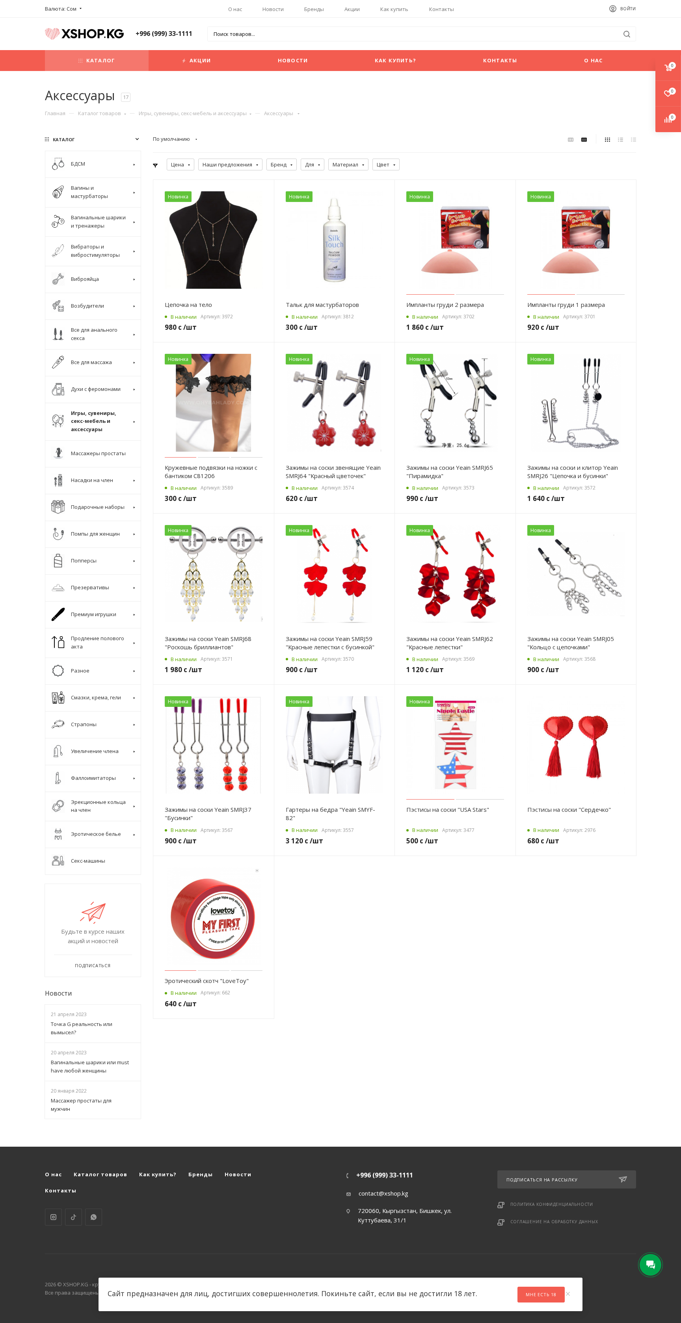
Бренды (314, 9)
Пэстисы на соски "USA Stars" (447, 809)
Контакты (441, 9)
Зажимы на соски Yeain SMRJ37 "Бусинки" (208, 813)
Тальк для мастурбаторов (322, 304)
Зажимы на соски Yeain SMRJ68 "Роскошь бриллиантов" (208, 643)
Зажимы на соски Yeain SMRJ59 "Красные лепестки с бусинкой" (330, 643)
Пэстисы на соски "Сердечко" (569, 809)
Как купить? (395, 60)
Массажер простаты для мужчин (81, 1104)
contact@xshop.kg (383, 1193)
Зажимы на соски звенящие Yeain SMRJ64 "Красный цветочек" (333, 471)
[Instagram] (53, 1217)
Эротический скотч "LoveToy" (207, 981)
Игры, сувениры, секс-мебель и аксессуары (193, 113)
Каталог (100, 60)
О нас (235, 9)
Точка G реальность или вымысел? (81, 1028)
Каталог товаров (99, 113)
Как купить (394, 9)
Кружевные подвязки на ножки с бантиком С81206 (211, 471)
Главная (55, 113)
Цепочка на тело (188, 304)
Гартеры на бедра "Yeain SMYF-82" (330, 813)
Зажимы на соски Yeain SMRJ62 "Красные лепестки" (449, 643)
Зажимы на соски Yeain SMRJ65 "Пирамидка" (449, 471)
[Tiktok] (73, 1217)
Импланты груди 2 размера (445, 304)
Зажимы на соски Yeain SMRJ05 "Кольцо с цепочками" (570, 643)
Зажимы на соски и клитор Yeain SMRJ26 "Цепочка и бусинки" (572, 471)
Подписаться (93, 965)
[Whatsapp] (93, 1217)
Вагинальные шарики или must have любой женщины (90, 1066)
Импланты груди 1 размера (566, 304)
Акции (352, 9)
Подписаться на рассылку (541, 1180)
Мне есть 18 (541, 1294)
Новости (273, 9)
